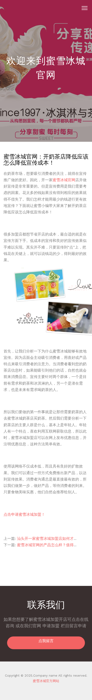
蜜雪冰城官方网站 (46, 681)
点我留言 (46, 641)
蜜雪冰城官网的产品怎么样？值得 (45, 545)
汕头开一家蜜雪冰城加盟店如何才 (45, 538)
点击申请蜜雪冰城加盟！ (24, 514)
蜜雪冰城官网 (64, 180)
